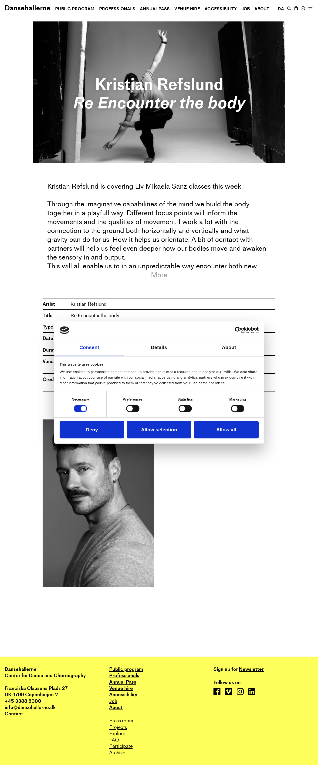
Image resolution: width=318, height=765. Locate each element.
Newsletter (251, 669)
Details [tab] (159, 347)
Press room (121, 720)
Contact (14, 713)
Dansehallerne (28, 8)
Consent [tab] (89, 347)
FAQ (114, 739)
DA (281, 9)
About (261, 9)
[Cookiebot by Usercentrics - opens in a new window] (238, 330)
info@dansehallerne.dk (30, 707)
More (159, 274)
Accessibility (221, 9)
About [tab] (229, 347)
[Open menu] (310, 8)
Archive (117, 752)
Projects (118, 727)
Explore (117, 733)
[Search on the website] (289, 8)
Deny (92, 430)
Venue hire (187, 9)
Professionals (117, 9)
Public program (75, 9)
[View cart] (296, 8)
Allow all (226, 430)
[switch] (132, 408)
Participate (121, 746)
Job (246, 9)
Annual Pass (155, 9)
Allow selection (159, 430)
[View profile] (303, 8)
